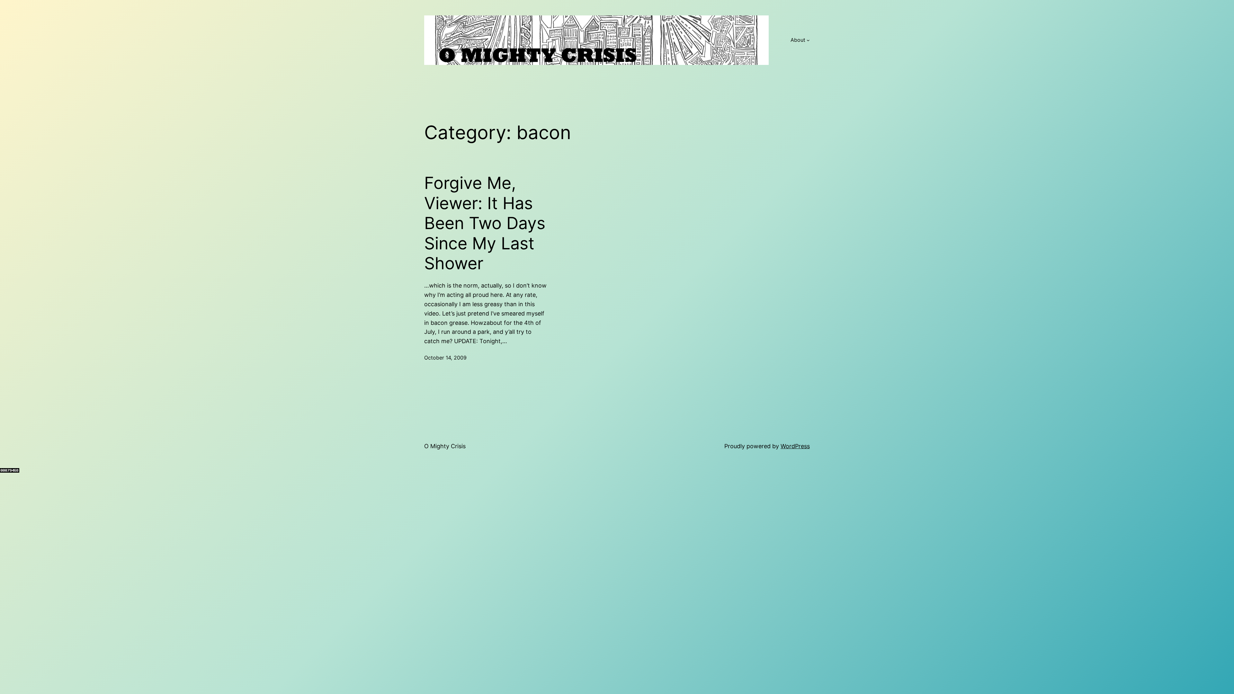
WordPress (795, 446)
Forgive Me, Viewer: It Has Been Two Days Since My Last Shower (484, 223)
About (798, 40)
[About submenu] (808, 40)
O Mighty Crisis (445, 446)
